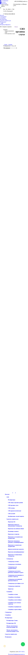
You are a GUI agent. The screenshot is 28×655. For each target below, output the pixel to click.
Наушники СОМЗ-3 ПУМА (10, 98)
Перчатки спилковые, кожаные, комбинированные (16, 541)
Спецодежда (9, 558)
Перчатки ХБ (11, 521)
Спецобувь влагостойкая (14, 600)
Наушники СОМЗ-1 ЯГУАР (10, 124)
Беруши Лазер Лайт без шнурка (12, 283)
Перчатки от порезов (13, 534)
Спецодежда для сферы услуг (16, 583)
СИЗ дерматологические (14, 510)
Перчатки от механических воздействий (15, 537)
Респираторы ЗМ (11, 623)
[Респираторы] (17, 647)
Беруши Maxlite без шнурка (10, 358)
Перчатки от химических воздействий (15, 545)
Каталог (7, 494)
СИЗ (7, 497)
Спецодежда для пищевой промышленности (15, 580)
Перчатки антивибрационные (16, 552)
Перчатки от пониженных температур (15, 555)
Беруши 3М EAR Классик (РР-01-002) (13, 406)
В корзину (2, 24)
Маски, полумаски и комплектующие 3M (11, 626)
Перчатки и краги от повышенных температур (15, 525)
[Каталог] (17, 645)
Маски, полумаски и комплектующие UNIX (12, 630)
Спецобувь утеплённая (14, 597)
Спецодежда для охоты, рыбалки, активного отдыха (15, 571)
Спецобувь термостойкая (15, 609)
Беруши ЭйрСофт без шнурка (11, 230)
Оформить (8, 24)
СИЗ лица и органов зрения (15, 502)
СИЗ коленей (11, 513)
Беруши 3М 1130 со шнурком (11, 459)
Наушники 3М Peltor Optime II (11, 177)
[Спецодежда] (17, 646)
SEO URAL (22, 651)
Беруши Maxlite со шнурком (11, 335)
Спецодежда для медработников (12, 567)
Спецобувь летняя (13, 594)
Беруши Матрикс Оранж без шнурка (13, 256)
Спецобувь (9, 591)
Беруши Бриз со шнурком (10, 309)
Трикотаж (10, 589)
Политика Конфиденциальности (16, 654)
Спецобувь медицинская (14, 606)
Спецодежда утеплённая (14, 564)
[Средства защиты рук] (17, 648)
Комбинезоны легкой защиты (16, 516)
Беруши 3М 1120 (7, 485)
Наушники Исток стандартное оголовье (14, 151)
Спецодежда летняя (13, 561)
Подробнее (6, 75)
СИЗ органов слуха (13, 505)
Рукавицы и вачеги (13, 531)
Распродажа (8, 637)
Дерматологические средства (16, 549)
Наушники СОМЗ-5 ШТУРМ (11, 71)
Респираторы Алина (12, 620)
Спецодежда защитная (14, 586)
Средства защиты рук (12, 519)
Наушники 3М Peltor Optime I (11, 203)
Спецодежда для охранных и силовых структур (15, 576)
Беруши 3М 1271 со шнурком (11, 433)
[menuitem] (4, 0)
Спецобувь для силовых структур (14, 603)
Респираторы (11, 499)
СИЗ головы (11, 508)
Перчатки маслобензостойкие (16, 528)
